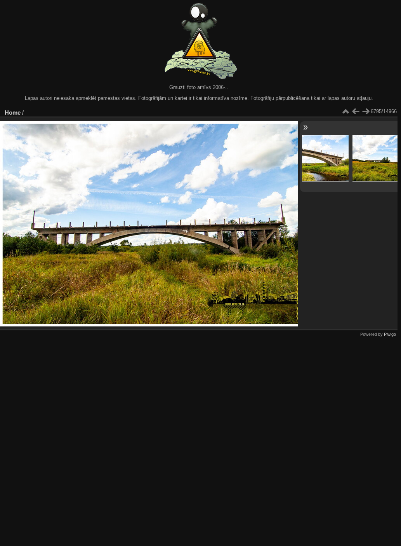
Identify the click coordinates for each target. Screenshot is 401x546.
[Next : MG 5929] (366, 111)
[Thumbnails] (345, 111)
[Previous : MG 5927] (356, 111)
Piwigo (390, 334)
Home (13, 112)
